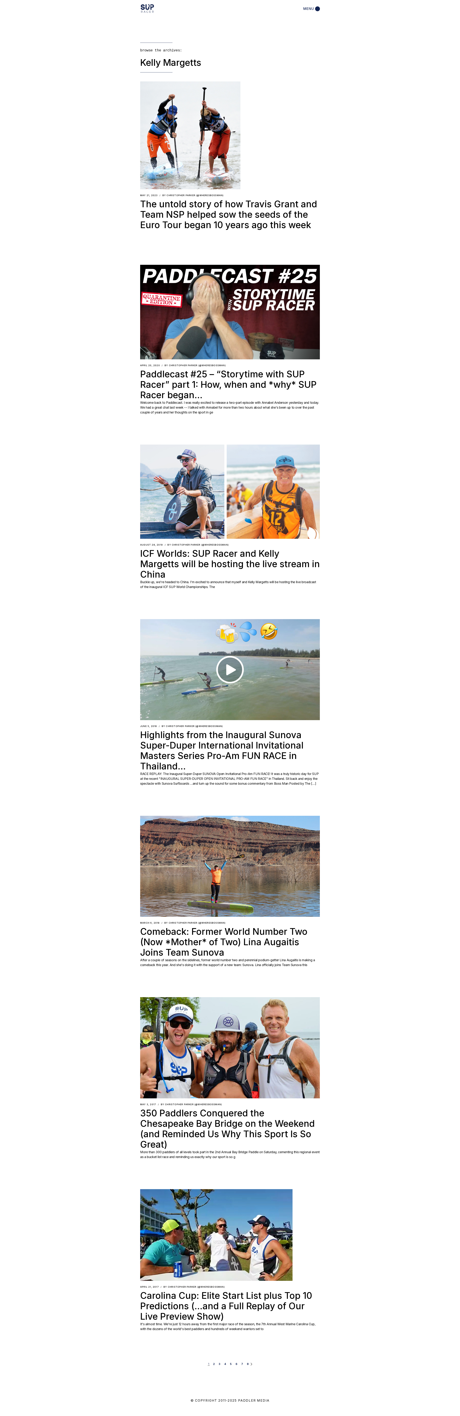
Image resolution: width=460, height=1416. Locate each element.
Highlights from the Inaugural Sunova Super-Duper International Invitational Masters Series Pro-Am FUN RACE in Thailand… (221, 750)
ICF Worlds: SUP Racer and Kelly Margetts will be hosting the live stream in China (230, 564)
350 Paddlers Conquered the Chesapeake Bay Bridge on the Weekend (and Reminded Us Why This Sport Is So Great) (227, 1129)
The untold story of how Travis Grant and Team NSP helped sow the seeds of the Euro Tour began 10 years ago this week (228, 214)
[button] (190, 135)
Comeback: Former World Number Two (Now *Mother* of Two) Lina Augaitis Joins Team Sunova (223, 942)
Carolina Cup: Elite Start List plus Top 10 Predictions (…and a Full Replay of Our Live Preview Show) (226, 1306)
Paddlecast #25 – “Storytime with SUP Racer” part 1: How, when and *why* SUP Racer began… (228, 384)
